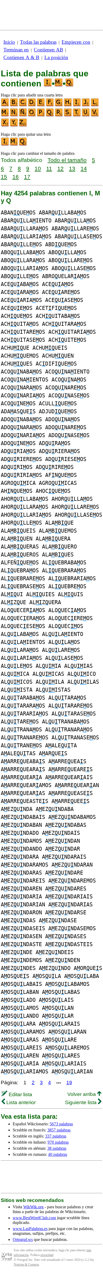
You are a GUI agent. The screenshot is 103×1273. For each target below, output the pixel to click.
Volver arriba (82, 1094)
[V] (95, 115)
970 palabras (58, 1142)
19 (69, 1082)
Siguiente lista (81, 1102)
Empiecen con (76, 42)
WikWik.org (33, 1207)
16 (15, 177)
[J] (86, 105)
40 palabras (57, 1154)
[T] (77, 115)
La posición (56, 57)
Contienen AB (48, 49)
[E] (41, 105)
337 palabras (55, 1136)
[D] (32, 105)
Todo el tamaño (67, 160)
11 (49, 168)
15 (4, 177)
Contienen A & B (21, 57)
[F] (50, 105)
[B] (14, 105)
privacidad (46, 1255)
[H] (68, 105)
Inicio (9, 42)
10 (38, 168)
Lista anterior (20, 1102)
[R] (59, 115)
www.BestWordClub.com (34, 1217)
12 (60, 168)
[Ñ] (23, 115)
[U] (86, 115)
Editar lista (19, 1094)
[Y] (14, 125)
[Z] (23, 125)
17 (27, 177)
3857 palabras (59, 1130)
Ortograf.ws (23, 1239)
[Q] (50, 115)
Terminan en (16, 49)
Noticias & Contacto (26, 1264)
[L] (95, 105)
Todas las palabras (38, 42)
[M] (5, 115)
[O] (32, 115)
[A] (5, 105)
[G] (59, 105)
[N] (14, 115)
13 (72, 168)
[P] (41, 115)
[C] (23, 105)
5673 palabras (61, 1124)
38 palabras (56, 1148)
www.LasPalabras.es (30, 1228)
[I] (77, 105)
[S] (68, 115)
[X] (5, 125)
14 (84, 168)
